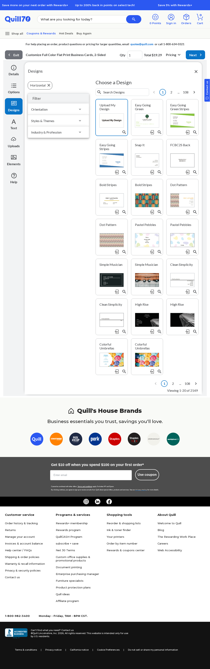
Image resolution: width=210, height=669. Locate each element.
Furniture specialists (69, 580)
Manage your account (20, 536)
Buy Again (83, 33)
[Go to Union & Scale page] (153, 440)
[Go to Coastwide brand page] (56, 440)
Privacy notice (53, 649)
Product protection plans (73, 587)
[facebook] (109, 501)
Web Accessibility (170, 550)
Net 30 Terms (65, 550)
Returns (10, 530)
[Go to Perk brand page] (95, 440)
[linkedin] (97, 501)
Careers (163, 543)
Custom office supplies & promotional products (73, 558)
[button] (133, 19)
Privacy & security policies (23, 570)
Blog (161, 530)
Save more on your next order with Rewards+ (35, 5)
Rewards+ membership (72, 523)
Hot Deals (66, 33)
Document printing (69, 567)
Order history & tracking (21, 523)
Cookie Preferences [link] (108, 649)
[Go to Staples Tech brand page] (134, 440)
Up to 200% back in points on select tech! (105, 5)
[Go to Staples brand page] (114, 440)
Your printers (115, 536)
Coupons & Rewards (41, 33)
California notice (79, 649)
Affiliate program (67, 601)
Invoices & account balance (24, 543)
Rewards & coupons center (126, 550)
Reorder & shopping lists (124, 523)
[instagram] (86, 501)
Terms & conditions (26, 649)
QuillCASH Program (69, 536)
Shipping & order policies (22, 557)
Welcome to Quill (169, 523)
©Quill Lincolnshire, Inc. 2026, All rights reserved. (58, 633)
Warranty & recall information (25, 563)
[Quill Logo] (18, 19)
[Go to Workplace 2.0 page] (173, 440)
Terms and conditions (85, 486)
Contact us (12, 577)
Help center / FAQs (18, 550)
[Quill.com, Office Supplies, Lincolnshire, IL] (16, 633)
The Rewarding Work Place (177, 536)
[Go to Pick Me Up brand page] (76, 440)
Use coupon (147, 474)
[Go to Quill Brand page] (37, 440)
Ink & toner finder (119, 530)
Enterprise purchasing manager (77, 574)
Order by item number (122, 543)
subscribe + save (67, 543)
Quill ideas (63, 594)
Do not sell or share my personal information (153, 649)
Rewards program (68, 530)
